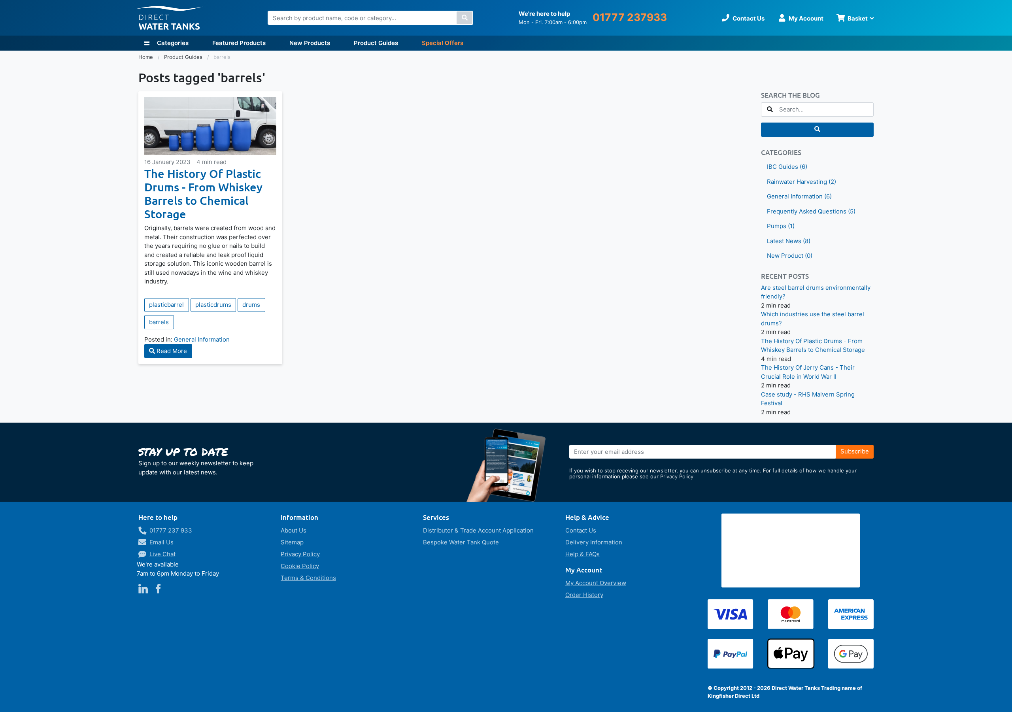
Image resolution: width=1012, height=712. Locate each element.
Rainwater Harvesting (801, 181)
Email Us (161, 542)
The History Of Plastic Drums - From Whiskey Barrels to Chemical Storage (203, 193)
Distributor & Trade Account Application (478, 530)
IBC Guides (787, 166)
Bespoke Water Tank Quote (461, 542)
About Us (293, 530)
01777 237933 (630, 17)
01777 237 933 (170, 530)
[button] (817, 130)
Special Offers (442, 43)
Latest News (788, 241)
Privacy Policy (676, 476)
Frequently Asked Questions (811, 211)
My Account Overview (595, 583)
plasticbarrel (166, 304)
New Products (309, 43)
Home (146, 57)
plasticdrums (213, 304)
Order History (584, 595)
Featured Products (239, 43)
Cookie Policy (300, 566)
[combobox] (370, 18)
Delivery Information (593, 542)
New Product (789, 255)
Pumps (781, 226)
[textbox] (817, 109)
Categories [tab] (781, 153)
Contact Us (580, 530)
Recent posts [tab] (785, 276)
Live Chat (162, 554)
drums (251, 304)
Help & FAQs (582, 554)
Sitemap (292, 542)
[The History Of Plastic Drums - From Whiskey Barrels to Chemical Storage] (210, 126)
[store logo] (169, 18)
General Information (202, 339)
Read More (171, 351)
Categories (172, 43)
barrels (159, 322)
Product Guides (376, 43)
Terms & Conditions (308, 578)
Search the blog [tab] (790, 95)
